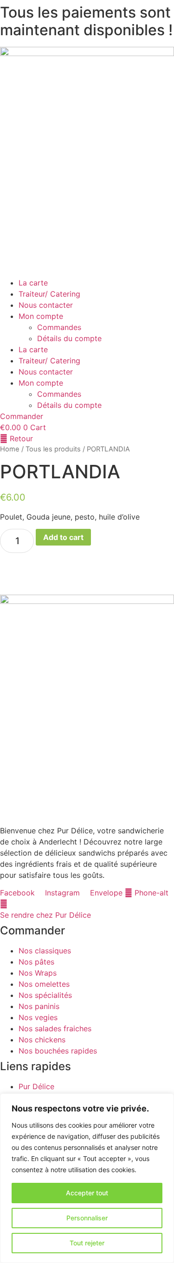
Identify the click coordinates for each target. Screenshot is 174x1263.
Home (9, 449)
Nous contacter (46, 305)
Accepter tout (87, 1193)
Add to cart (63, 537)
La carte (33, 282)
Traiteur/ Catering (49, 293)
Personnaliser (87, 1218)
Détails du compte (69, 338)
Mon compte (41, 316)
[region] (87, 1178)
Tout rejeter (87, 1243)
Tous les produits (53, 449)
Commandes (59, 327)
